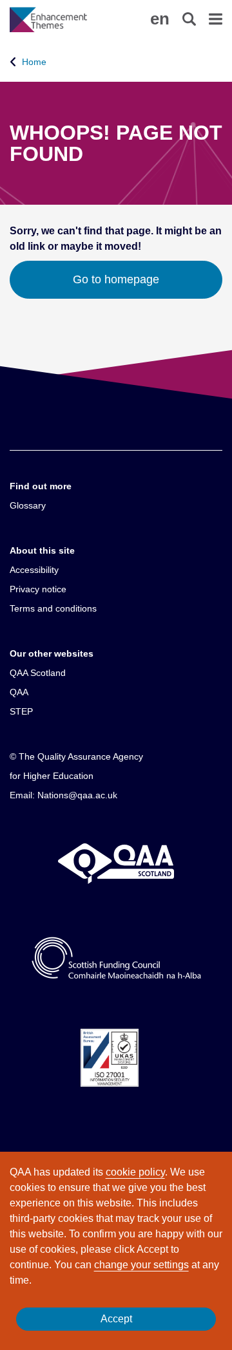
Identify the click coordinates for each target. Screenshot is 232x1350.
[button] (159, 18)
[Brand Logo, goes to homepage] (63, 19)
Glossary (28, 505)
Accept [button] (116, 1318)
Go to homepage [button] (116, 279)
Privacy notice (38, 589)
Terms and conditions (53, 608)
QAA (19, 692)
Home (34, 62)
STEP (21, 711)
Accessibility (34, 570)
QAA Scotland (38, 673)
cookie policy (135, 1172)
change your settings (141, 1264)
